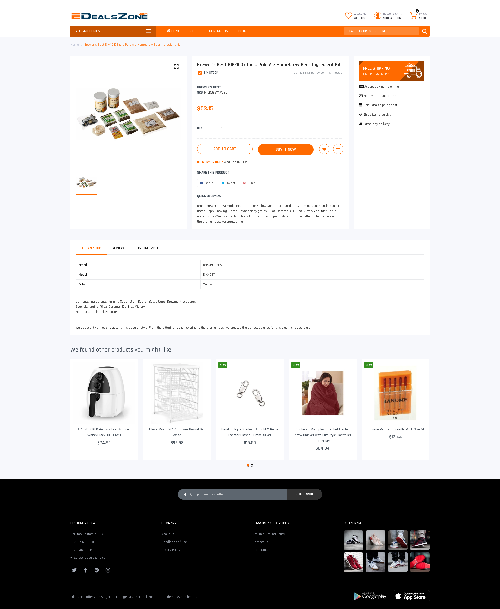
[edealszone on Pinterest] (97, 570)
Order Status (262, 550)
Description (91, 248)
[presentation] (81, 414)
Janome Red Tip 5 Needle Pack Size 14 (395, 429)
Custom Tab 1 (146, 248)
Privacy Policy (170, 550)
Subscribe (304, 494)
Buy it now (286, 149)
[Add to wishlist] (324, 149)
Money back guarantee (380, 96)
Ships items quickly (377, 115)
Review (118, 248)
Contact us (260, 542)
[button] (248, 465)
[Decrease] (212, 128)
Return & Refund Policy (269, 534)
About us (167, 534)
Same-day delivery (376, 124)
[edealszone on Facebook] (85, 570)
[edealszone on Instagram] (108, 570)
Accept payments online (381, 86)
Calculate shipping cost (380, 105)
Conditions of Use (174, 542)
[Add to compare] (338, 149)
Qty (200, 128)
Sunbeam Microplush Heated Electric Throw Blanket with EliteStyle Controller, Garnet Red (322, 435)
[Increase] (231, 128)
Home (74, 44)
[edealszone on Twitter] (74, 570)
